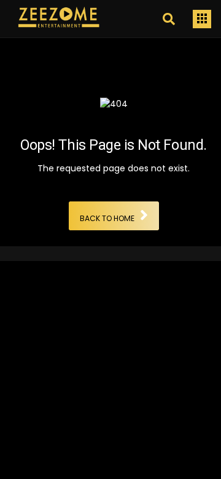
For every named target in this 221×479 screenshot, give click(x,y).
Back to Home (107, 219)
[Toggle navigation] (202, 19)
